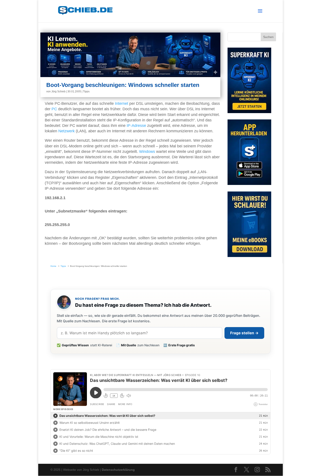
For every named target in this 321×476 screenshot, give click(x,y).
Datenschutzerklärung (118, 469)
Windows (147, 151)
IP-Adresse (136, 125)
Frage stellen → (244, 333)
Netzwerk (66, 131)
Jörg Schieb (58, 91)
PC (54, 109)
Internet (121, 103)
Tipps (86, 91)
